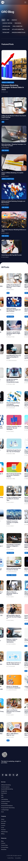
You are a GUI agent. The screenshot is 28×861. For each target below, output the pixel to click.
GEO (2, 797)
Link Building (4, 799)
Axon (2, 811)
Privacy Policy (4, 847)
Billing (2, 833)
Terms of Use (4, 845)
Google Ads (4, 791)
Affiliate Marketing (6, 785)
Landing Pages (5, 809)
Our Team (3, 821)
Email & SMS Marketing (7, 789)
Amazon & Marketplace (7, 805)
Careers (3, 825)
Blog (2, 841)
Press (2, 827)
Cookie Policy (10, 858)
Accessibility (18, 858)
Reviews (3, 823)
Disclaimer (3, 849)
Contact (3, 843)
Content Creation (5, 801)
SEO (2, 795)
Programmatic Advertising (7, 807)
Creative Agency (5, 787)
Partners (3, 829)
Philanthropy (4, 831)
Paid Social (4, 793)
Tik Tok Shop (4, 803)
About (2, 819)
